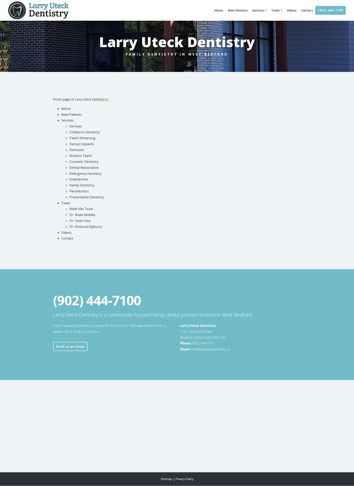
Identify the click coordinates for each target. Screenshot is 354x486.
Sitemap (166, 479)
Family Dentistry (81, 185)
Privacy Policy (184, 479)
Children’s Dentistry (84, 132)
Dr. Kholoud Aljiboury (85, 226)
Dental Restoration (84, 167)
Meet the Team (81, 209)
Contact (307, 10)
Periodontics (79, 191)
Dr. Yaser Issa (79, 220)
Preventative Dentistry (86, 197)
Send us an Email (70, 346)
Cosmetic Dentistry (84, 161)
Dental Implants (81, 144)
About (218, 10)
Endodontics (78, 179)
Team (275, 10)
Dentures (76, 150)
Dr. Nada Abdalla (82, 214)
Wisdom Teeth (80, 155)
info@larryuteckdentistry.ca (212, 349)
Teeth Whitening (82, 138)
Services (258, 10)
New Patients (238, 10)
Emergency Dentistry (85, 173)
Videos (291, 10)
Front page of (79, 99)
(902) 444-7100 (330, 10)
